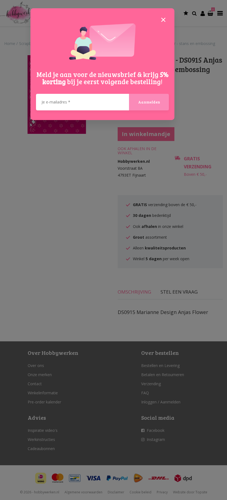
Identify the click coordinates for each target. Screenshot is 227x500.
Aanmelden (149, 102)
